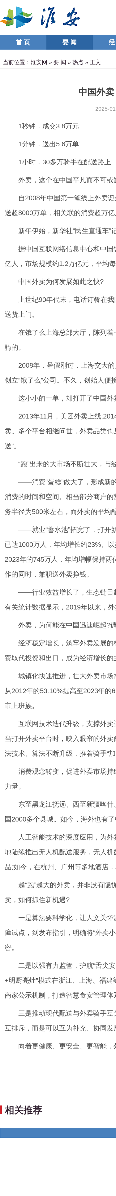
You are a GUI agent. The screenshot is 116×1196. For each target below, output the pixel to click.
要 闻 (69, 42)
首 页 (23, 42)
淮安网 (39, 62)
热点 (78, 62)
